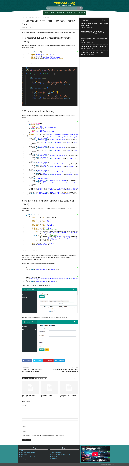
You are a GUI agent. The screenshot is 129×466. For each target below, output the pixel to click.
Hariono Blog (64, 3)
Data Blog (70, 12)
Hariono (83, 27)
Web (26, 17)
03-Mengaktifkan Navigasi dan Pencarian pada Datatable (32, 370)
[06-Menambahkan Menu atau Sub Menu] (69, 387)
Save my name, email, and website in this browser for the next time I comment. (43, 435)
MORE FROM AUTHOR (40, 378)
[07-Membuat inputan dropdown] (49, 387)
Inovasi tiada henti (64, 5)
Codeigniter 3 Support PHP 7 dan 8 (92, 52)
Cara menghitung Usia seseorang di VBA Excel (94, 39)
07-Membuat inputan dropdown (46, 396)
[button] (60, 13)
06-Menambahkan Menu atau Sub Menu (68, 396)
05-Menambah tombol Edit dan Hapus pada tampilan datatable (65, 370)
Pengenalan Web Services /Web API (29, 396)
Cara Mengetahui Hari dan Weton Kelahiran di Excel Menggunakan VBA (93, 32)
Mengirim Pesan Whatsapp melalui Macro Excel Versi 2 (94, 24)
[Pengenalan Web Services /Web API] (30, 387)
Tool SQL (80, 12)
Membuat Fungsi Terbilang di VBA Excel (93, 46)
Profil (52, 12)
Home (46, 12)
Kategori (59, 12)
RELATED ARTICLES (27, 378)
